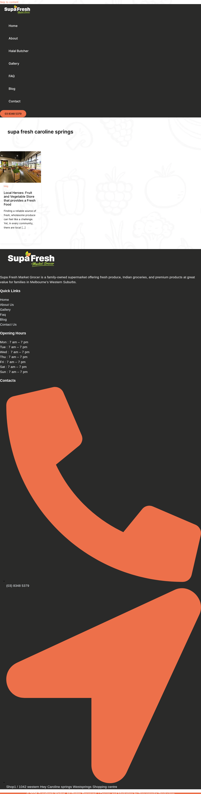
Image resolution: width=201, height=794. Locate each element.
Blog (3, 319)
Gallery (5, 309)
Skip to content (9, 2)
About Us (7, 304)
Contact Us (8, 324)
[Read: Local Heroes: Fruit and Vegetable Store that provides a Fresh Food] (20, 181)
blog (6, 186)
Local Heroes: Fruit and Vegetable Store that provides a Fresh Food (19, 198)
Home (4, 299)
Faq (3, 314)
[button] (13, 113)
